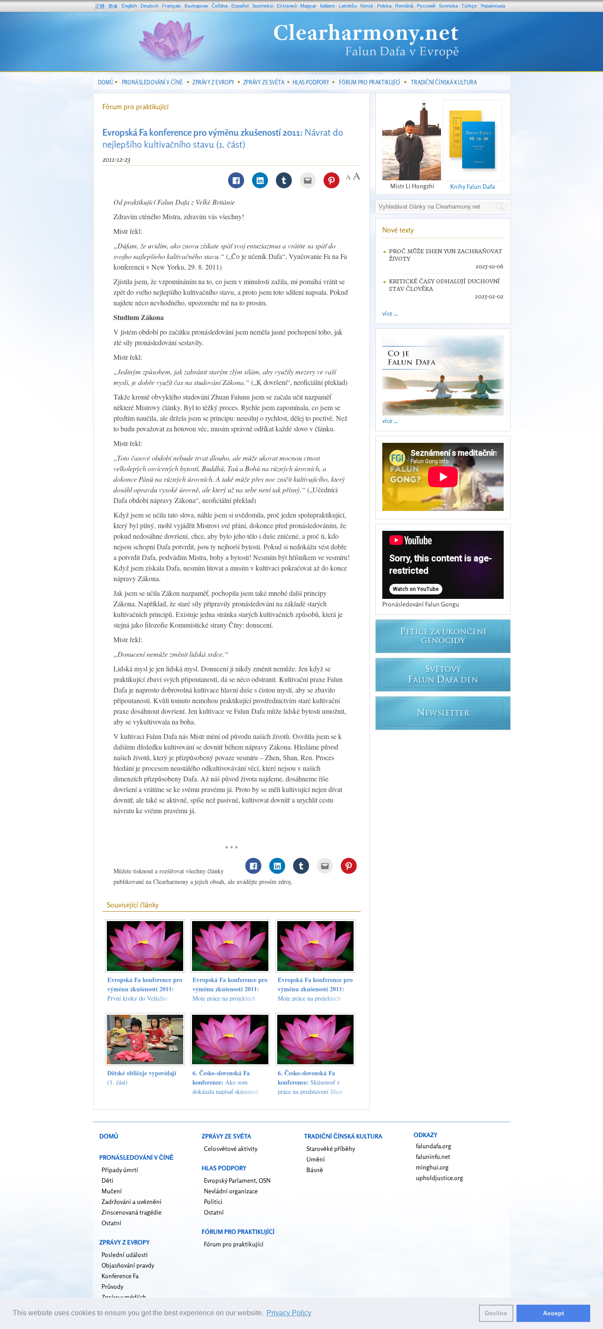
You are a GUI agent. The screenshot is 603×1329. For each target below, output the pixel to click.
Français (171, 5)
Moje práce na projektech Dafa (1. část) (315, 993)
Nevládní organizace (231, 1191)
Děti (107, 1180)
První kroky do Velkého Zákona (144, 993)
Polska (384, 5)
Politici (213, 1201)
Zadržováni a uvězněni (132, 1201)
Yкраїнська (492, 5)
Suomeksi (262, 5)
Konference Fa (120, 1275)
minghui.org (432, 1167)
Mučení (112, 1191)
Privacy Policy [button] (289, 1313)
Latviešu (348, 5)
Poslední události (125, 1254)
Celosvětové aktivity (230, 1148)
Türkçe (469, 5)
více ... (390, 313)
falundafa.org (433, 1146)
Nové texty (398, 229)
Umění (315, 1159)
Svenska (448, 5)
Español (240, 5)
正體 (100, 6)
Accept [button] (553, 1313)
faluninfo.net (433, 1156)
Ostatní (111, 1222)
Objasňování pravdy (128, 1265)
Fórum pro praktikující (135, 106)
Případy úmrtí (120, 1169)
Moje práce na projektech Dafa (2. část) (230, 993)
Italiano (327, 5)
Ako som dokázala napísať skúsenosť (225, 1082)
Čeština (219, 5)
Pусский (426, 5)
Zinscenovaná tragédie (132, 1212)
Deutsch (149, 5)
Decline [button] (496, 1313)
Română (404, 5)
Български (196, 5)
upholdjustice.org (439, 1177)
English (129, 5)
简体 (113, 6)
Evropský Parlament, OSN (237, 1180)
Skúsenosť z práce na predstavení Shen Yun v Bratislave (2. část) (310, 1087)
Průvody (112, 1286)
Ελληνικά (287, 5)
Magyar (308, 5)
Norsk (366, 5)
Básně (314, 1169)
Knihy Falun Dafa (472, 186)
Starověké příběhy (330, 1148)
